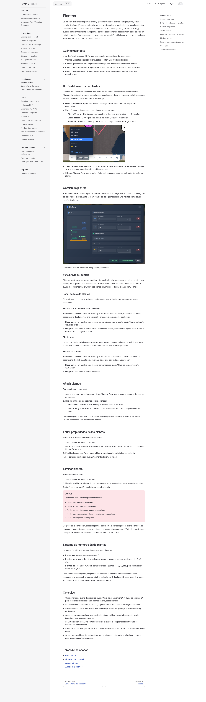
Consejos (164, 46)
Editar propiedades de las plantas (172, 34)
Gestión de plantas (167, 27)
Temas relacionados (168, 50)
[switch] (180, 4)
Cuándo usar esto (167, 19)
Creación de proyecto (75, 659)
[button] (33, 11)
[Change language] (171, 4)
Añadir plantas (165, 30)
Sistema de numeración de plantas (172, 42)
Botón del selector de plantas (172, 23)
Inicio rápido (70, 655)
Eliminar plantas (166, 38)
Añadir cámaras (72, 663)
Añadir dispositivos (73, 667)
